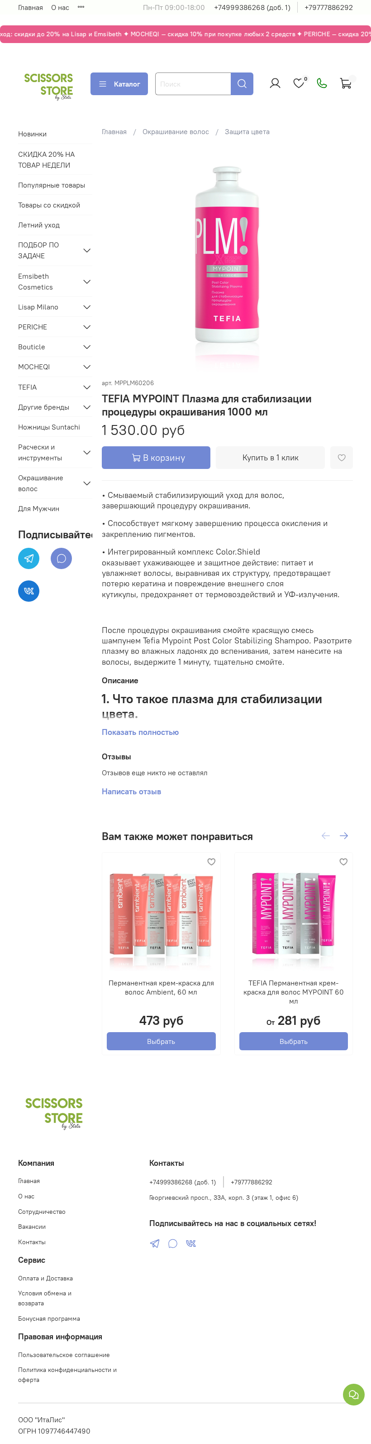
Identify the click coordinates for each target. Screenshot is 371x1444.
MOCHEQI (34, 366)
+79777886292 (328, 7)
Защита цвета (247, 131)
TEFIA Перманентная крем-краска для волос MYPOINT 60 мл (293, 991)
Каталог (127, 83)
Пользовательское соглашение (64, 1355)
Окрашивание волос (176, 131)
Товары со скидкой (49, 204)
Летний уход (39, 224)
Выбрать (161, 1041)
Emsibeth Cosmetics (35, 281)
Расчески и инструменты (40, 452)
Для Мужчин (38, 508)
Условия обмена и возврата (44, 1298)
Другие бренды (43, 406)
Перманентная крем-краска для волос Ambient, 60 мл (161, 987)
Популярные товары (51, 184)
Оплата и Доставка (45, 1278)
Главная (30, 7)
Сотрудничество (42, 1211)
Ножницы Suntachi (49, 426)
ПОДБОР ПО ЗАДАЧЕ (38, 250)
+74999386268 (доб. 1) (252, 7)
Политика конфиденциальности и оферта (67, 1375)
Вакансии (32, 1226)
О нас (60, 7)
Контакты (32, 1242)
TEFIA (27, 386)
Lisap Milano (38, 306)
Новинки (32, 133)
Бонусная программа (49, 1318)
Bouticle (31, 346)
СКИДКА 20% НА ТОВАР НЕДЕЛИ (46, 159)
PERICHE (32, 326)
